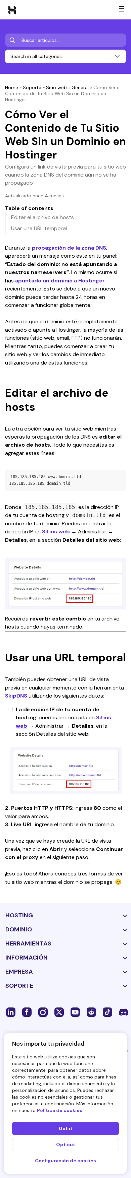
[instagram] (43, 1012)
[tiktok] (107, 1012)
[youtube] (75, 1012)
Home (11, 87)
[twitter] (59, 1012)
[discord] (123, 1012)
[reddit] (91, 1012)
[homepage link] (12, 9)
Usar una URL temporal (39, 228)
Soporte (32, 87)
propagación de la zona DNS (69, 247)
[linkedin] (10, 1012)
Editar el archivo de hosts (42, 217)
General (80, 87)
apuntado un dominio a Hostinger (60, 280)
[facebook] (26, 1012)
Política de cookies (59, 1110)
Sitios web (56, 531)
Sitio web (56, 87)
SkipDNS (16, 695)
